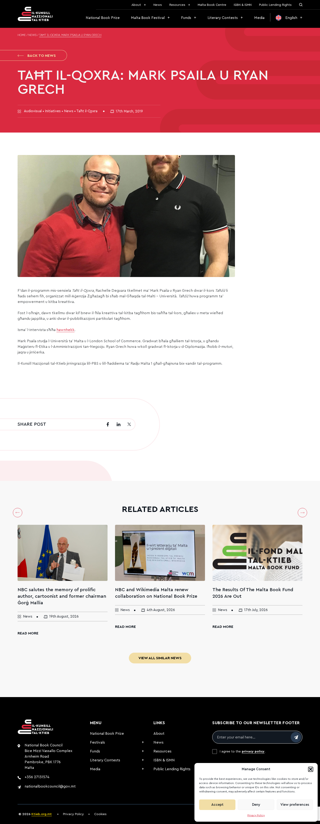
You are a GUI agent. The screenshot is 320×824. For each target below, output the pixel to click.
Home (22, 35)
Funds (186, 18)
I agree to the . (242, 751)
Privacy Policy (256, 815)
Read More (28, 633)
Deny (256, 804)
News (157, 5)
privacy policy (253, 751)
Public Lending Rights (275, 5)
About (136, 5)
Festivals (97, 742)
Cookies (100, 814)
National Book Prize (103, 18)
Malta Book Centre (212, 5)
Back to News (41, 56)
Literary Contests (223, 18)
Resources (177, 5)
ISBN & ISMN (243, 5)
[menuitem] (289, 18)
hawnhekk (65, 330)
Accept (217, 804)
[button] (310, 769)
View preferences (294, 804)
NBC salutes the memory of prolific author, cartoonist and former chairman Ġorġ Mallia (62, 596)
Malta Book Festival (148, 18)
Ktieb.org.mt (41, 814)
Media (259, 18)
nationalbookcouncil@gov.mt (50, 786)
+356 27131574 (37, 777)
